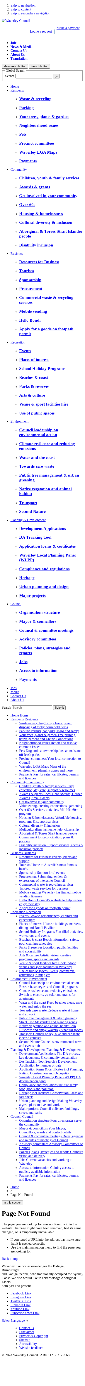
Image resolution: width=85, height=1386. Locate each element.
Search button (39, 66)
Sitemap (24, 1340)
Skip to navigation (23, 5)
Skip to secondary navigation (30, 13)
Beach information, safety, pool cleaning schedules (49, 941)
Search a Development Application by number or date (47, 1063)
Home (14, 86)
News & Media (21, 47)
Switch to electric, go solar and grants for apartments (47, 994)
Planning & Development (28, 520)
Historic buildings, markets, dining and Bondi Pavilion (50, 926)
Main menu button (14, 66)
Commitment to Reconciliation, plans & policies (48, 837)
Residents (17, 90)
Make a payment (68, 28)
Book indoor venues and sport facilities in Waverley (47, 965)
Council (15, 604)
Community (18, 169)
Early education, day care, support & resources (47, 788)
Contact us (26, 1328)
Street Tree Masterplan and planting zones (48, 1020)
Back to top (10, 1259)
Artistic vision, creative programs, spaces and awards (45, 957)
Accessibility (28, 1344)
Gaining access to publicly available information (46, 1169)
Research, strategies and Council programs (49, 985)
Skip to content (20, 9)
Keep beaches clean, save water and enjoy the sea (50, 1004)
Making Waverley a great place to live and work (50, 1103)
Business (16, 253)
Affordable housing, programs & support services (50, 819)
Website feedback (31, 1348)
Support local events (42, 872)
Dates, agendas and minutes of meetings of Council (51, 1138)
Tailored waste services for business (46, 886)
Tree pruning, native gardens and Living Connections (47, 737)
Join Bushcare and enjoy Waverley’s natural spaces (51, 1028)
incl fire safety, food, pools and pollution (48, 1087)
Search (10, 76)
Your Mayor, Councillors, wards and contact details (45, 1130)
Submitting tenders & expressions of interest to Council (43, 878)
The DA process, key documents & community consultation (49, 1055)
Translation (18, 58)
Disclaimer (26, 1332)
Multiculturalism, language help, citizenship (49, 827)
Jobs (13, 43)
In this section (12, 1202)
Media (14, 692)
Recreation (17, 342)
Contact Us (18, 50)
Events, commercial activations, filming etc (47, 973)
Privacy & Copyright (33, 1336)
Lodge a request (41, 31)
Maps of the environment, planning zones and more (46, 768)
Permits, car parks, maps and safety (49, 731)
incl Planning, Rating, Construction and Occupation (51, 1071)
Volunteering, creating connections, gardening (50, 804)
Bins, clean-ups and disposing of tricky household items (45, 725)
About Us (17, 54)
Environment (19, 421)
